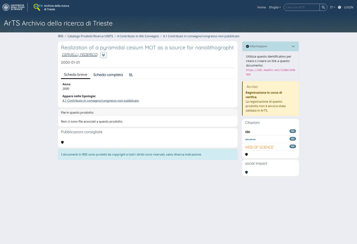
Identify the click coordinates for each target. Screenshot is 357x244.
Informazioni (258, 46)
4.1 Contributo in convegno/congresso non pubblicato (201, 36)
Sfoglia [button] (274, 7)
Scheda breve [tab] (75, 74)
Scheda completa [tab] (108, 74)
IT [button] (331, 7)
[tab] (131, 75)
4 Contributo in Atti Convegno (138, 36)
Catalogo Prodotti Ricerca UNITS (90, 36)
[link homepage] (15, 7)
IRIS (60, 36)
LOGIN (348, 7)
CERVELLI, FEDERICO (79, 54)
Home (261, 7)
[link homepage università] (51, 7)
